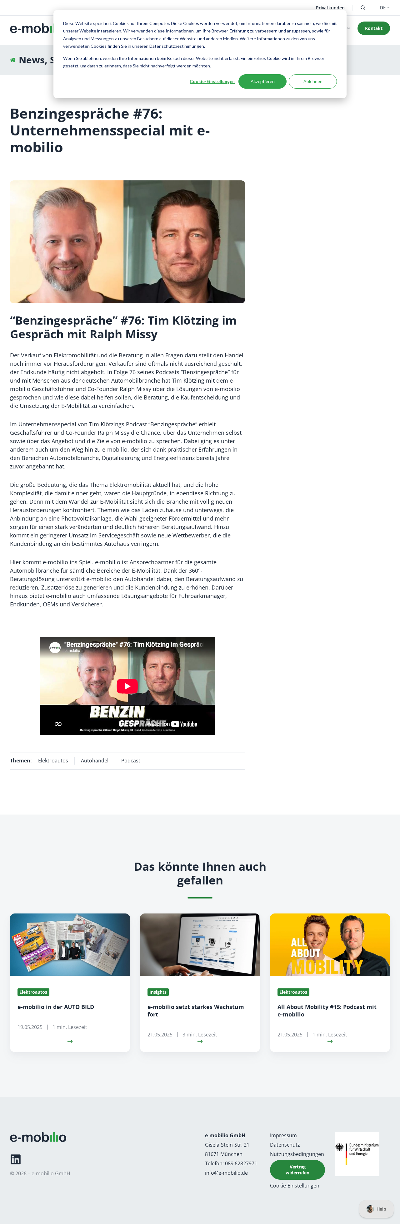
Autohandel (94, 760)
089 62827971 (241, 1163)
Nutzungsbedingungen (297, 1154)
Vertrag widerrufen (297, 1170)
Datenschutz (285, 1144)
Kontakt (373, 28)
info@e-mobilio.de (226, 1172)
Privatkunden (330, 8)
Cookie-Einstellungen (212, 81)
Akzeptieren (263, 81)
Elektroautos (53, 760)
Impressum (283, 1135)
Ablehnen (312, 81)
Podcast (130, 760)
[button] (363, 8)
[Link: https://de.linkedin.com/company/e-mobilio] (15, 1159)
